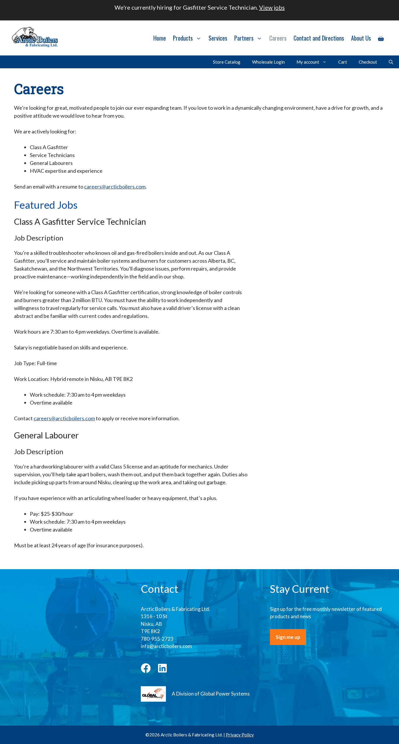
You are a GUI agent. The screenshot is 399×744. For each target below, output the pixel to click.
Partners (244, 38)
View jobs (272, 7)
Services (218, 38)
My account (307, 62)
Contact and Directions (319, 38)
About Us (361, 38)
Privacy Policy (240, 734)
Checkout (368, 62)
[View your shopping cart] (380, 38)
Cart (342, 62)
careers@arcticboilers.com (114, 186)
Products (183, 38)
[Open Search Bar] (391, 61)
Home (159, 38)
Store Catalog (226, 62)
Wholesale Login (268, 62)
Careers (278, 38)
